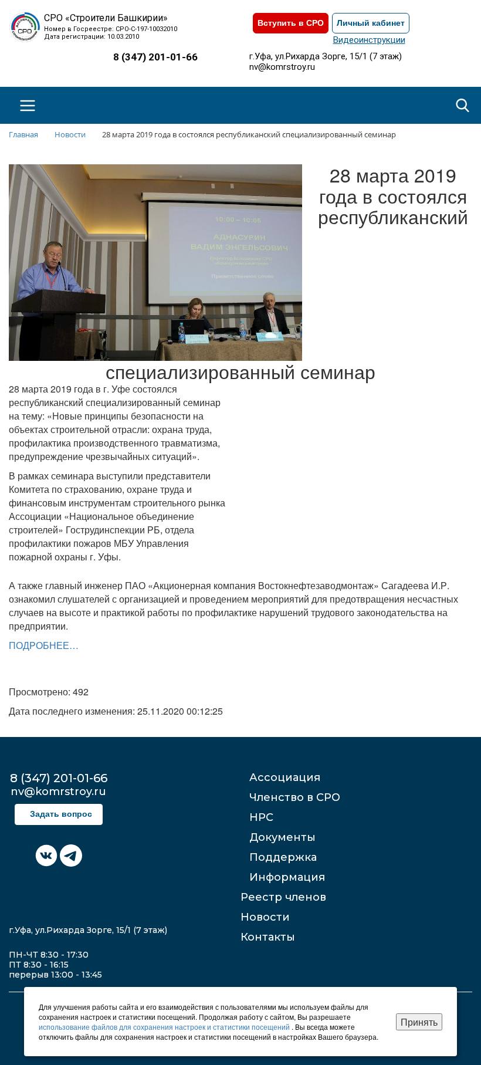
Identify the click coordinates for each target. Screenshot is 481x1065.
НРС (261, 817)
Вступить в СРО (291, 23)
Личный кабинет (371, 23)
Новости (265, 917)
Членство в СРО (294, 797)
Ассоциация (284, 777)
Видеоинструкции (369, 40)
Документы (282, 837)
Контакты (267, 937)
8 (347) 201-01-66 (155, 57)
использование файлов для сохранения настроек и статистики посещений (165, 1027)
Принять (419, 1022)
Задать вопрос (61, 814)
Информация (287, 877)
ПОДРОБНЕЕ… (44, 645)
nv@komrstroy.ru (282, 67)
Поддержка (283, 857)
